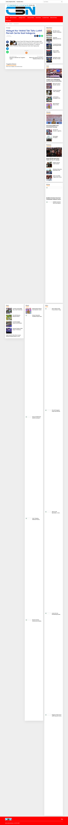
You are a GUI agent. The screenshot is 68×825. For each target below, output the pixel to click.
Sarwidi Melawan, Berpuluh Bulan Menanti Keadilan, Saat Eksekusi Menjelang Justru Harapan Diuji (17, 316)
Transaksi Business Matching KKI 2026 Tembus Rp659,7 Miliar (57, 45)
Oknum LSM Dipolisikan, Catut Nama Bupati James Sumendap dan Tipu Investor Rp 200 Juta (56, 512)
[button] (62, 2)
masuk (12, 66)
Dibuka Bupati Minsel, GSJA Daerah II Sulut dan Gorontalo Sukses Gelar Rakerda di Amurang (57, 104)
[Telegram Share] (40, 36)
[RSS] (26, 53)
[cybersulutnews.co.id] (20, 9)
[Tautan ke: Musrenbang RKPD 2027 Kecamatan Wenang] (54, 119)
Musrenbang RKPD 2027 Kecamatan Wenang (52, 126)
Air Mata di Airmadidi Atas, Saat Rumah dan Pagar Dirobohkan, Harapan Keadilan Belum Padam (18, 309)
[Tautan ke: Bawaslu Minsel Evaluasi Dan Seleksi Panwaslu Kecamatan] (28, 669)
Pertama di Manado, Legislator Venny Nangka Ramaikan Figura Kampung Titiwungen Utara (57, 130)
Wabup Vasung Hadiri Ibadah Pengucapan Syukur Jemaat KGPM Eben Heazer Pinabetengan (57, 163)
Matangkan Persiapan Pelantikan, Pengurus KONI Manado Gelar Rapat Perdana (56, 137)
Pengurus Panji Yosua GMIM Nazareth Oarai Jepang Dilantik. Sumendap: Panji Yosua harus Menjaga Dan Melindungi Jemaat (56, 715)
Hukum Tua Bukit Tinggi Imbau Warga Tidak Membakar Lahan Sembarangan (57, 176)
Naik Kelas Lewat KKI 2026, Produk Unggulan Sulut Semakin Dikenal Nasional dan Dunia (57, 58)
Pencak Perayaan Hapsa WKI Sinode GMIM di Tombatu (56, 411)
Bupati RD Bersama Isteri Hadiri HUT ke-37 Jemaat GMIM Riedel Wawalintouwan (53, 159)
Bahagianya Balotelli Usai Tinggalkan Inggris (17, 57)
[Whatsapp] (42, 36)
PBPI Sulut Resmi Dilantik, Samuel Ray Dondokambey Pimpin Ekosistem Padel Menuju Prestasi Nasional (57, 84)
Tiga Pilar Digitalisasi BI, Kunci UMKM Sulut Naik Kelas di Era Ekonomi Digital (57, 38)
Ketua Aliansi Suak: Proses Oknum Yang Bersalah (56, 309)
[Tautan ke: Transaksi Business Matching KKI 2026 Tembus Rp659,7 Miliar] (49, 46)
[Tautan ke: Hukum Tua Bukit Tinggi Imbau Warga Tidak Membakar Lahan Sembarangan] (49, 177)
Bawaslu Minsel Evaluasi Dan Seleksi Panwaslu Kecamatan (37, 620)
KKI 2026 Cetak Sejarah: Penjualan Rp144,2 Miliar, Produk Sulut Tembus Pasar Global (57, 31)
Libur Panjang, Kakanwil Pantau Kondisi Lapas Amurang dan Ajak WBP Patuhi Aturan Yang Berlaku (36, 519)
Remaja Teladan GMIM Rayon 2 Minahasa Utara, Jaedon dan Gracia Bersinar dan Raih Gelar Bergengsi (18, 329)
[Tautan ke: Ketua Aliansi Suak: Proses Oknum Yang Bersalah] (48, 358)
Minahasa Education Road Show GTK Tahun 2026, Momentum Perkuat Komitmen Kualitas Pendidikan (57, 170)
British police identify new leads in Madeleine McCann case (36, 57)
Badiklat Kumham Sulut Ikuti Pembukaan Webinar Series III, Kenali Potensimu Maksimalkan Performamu (53, 198)
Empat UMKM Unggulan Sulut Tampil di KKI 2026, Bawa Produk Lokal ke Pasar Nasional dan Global (57, 51)
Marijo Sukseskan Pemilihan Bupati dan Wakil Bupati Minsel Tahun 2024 (37, 316)
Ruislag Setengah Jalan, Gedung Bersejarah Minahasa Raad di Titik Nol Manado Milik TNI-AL (57, 91)
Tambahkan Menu (20, 1)
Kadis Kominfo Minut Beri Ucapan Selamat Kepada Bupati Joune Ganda (13, 336)
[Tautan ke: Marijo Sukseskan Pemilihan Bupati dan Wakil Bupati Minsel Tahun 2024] (28, 364)
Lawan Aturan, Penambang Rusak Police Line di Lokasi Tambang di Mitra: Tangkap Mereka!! (56, 614)
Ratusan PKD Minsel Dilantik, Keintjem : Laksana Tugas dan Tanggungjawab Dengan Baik (36, 417)
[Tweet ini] (37, 36)
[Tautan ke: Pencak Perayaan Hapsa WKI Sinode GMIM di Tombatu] (48, 459)
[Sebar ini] (35, 36)
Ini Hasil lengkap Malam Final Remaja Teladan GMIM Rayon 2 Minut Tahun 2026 (18, 322)
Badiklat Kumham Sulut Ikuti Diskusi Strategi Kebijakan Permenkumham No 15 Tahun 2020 (57, 202)
